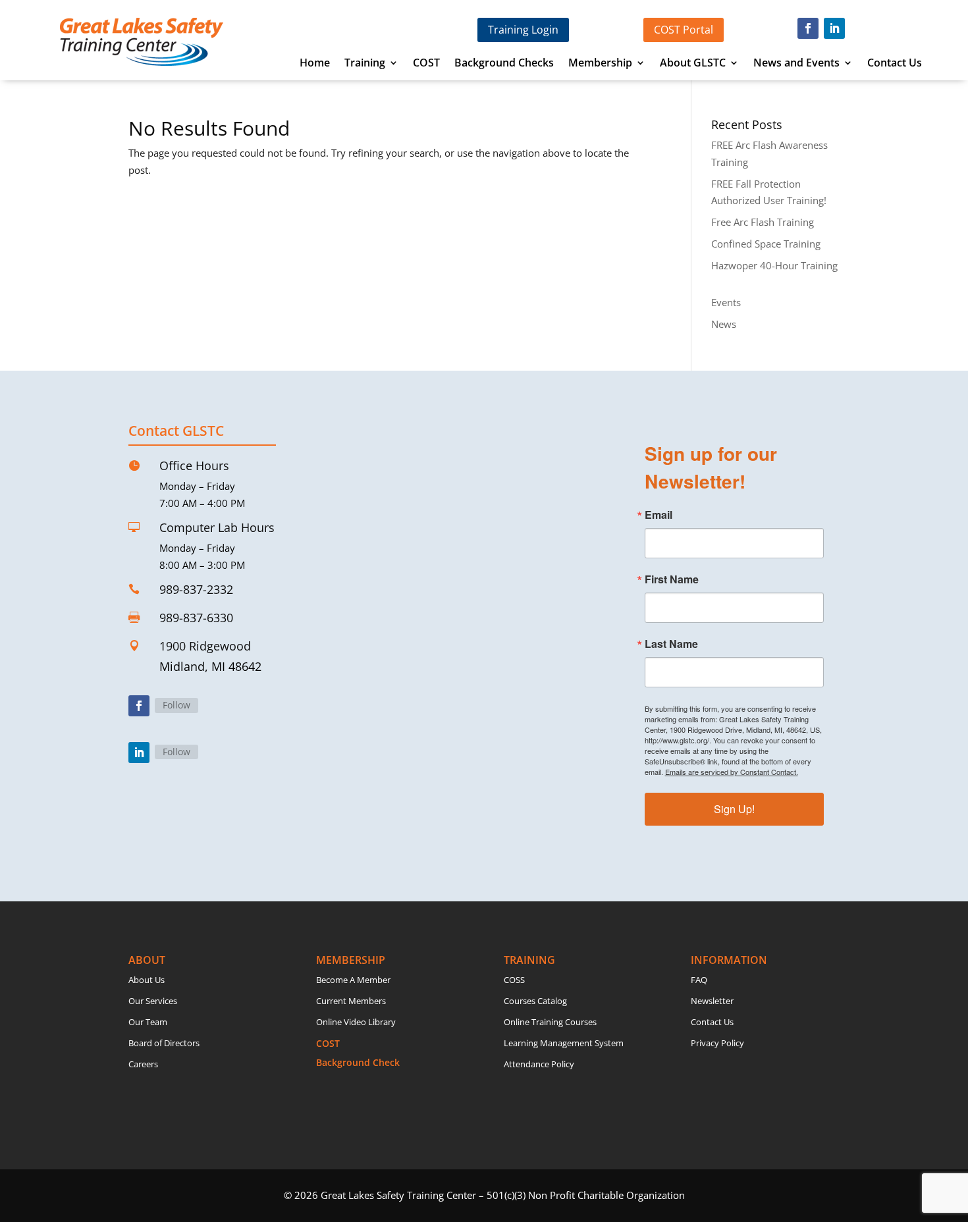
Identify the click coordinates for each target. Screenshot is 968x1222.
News (723, 324)
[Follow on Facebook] (808, 28)
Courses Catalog (535, 1001)
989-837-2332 (196, 589)
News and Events (796, 64)
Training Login (523, 29)
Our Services (152, 1001)
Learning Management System (564, 1043)
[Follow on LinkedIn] (834, 28)
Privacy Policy (717, 1043)
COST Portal (683, 29)
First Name (672, 579)
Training (364, 64)
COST (426, 64)
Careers (143, 1064)
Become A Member (353, 980)
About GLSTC (693, 64)
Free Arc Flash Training (762, 221)
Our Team (147, 1022)
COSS (514, 980)
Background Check (358, 1062)
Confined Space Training (765, 243)
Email (658, 515)
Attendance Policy (539, 1064)
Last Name (671, 644)
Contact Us (894, 64)
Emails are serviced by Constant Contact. (731, 771)
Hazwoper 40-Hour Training (774, 265)
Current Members (351, 1001)
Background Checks (504, 64)
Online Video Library (356, 1022)
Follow (176, 705)
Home (315, 64)
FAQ (699, 980)
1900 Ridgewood (205, 646)
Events (726, 302)
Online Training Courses (550, 1022)
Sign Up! (734, 808)
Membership (600, 64)
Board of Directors (164, 1043)
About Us (146, 980)
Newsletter (712, 1001)
